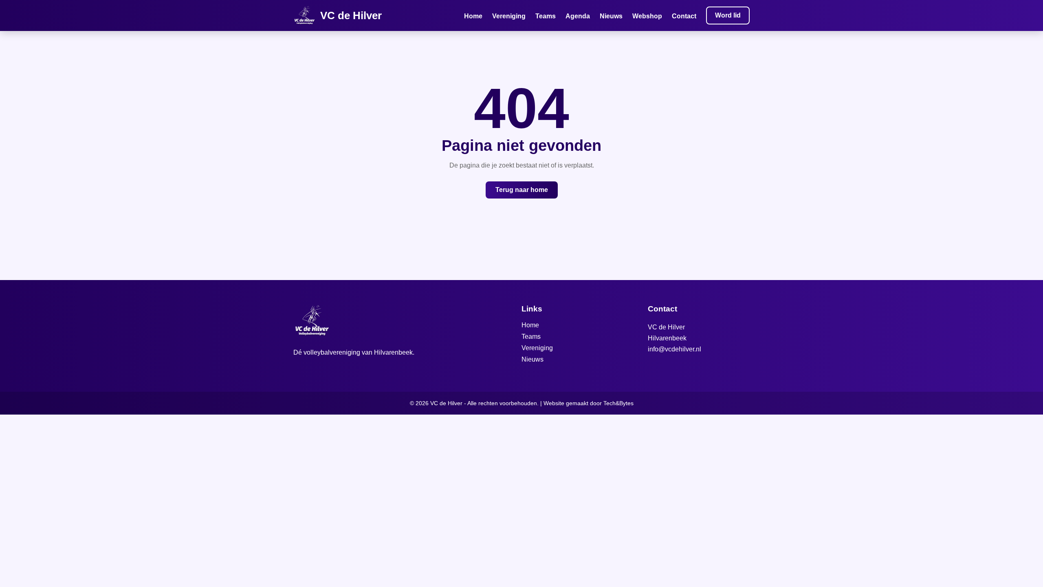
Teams (545, 16)
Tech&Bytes (618, 403)
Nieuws (611, 16)
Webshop (647, 16)
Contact (684, 16)
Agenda (578, 16)
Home (473, 16)
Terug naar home (521, 189)
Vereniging (509, 16)
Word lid (728, 15)
